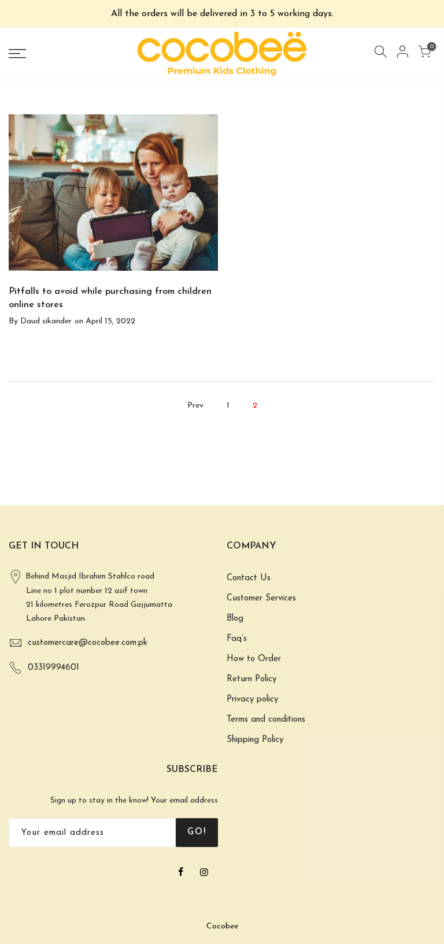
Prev (195, 405)
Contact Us (249, 578)
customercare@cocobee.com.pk (87, 643)
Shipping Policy (255, 740)
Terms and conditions (266, 719)
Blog (235, 618)
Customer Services (261, 598)
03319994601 (53, 667)
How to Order (254, 659)
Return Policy (251, 679)
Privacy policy (252, 699)
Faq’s (237, 639)
